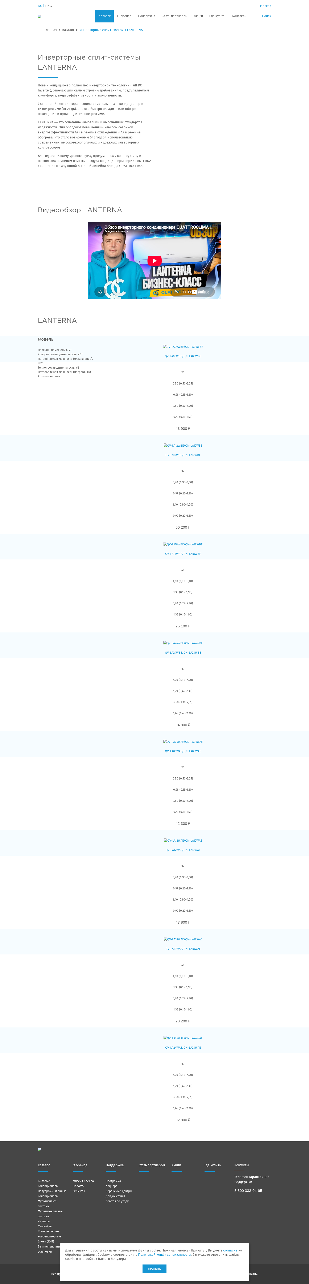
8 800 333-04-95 (248, 1191)
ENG (48, 6)
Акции (198, 16)
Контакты (239, 16)
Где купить (217, 16)
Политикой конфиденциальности (164, 1255)
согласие (230, 1250)
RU (40, 6)
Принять (154, 1269)
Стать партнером (174, 16)
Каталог (104, 16)
